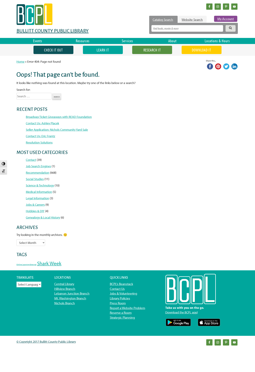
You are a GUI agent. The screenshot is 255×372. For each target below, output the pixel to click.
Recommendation (37, 173)
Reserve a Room (121, 313)
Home (20, 62)
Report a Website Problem (127, 308)
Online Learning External (26, 264)
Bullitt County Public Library (52, 30)
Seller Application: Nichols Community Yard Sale (57, 130)
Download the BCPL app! (181, 312)
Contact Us (117, 289)
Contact (31, 160)
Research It (152, 49)
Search (57, 97)
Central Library (64, 284)
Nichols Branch (64, 303)
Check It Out (53, 49)
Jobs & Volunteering (123, 293)
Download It (201, 49)
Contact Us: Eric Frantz (40, 136)
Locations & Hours (217, 40)
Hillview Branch (64, 289)
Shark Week (49, 263)
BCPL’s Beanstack (121, 284)
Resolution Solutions (39, 142)
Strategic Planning (122, 317)
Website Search (192, 19)
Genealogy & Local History (43, 217)
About (172, 40)
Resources (83, 40)
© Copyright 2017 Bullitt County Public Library (46, 342)
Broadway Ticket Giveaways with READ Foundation (59, 117)
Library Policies (120, 298)
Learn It (103, 49)
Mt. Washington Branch (70, 298)
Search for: (23, 90)
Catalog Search (163, 19)
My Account (225, 19)
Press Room (118, 303)
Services (127, 40)
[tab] (163, 19)
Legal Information (37, 198)
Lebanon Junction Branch (72, 293)
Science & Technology (40, 185)
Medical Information (39, 192)
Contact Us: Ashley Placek (42, 123)
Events (37, 40)
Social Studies (35, 179)
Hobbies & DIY (35, 211)
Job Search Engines (38, 166)
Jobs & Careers (35, 205)
